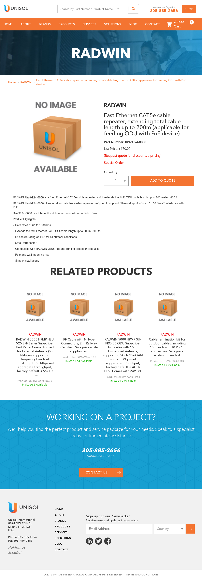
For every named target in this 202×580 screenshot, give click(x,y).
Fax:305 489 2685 (20, 541)
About (26, 24)
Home (12, 82)
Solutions (112, 24)
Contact (152, 24)
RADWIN (26, 82)
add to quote (162, 180)
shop (189, 9)
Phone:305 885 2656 (22, 537)
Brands (45, 24)
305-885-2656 (164, 11)
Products (67, 24)
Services (89, 24)
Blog (133, 24)
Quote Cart (183, 24)
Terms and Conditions (141, 574)
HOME (8, 24)
